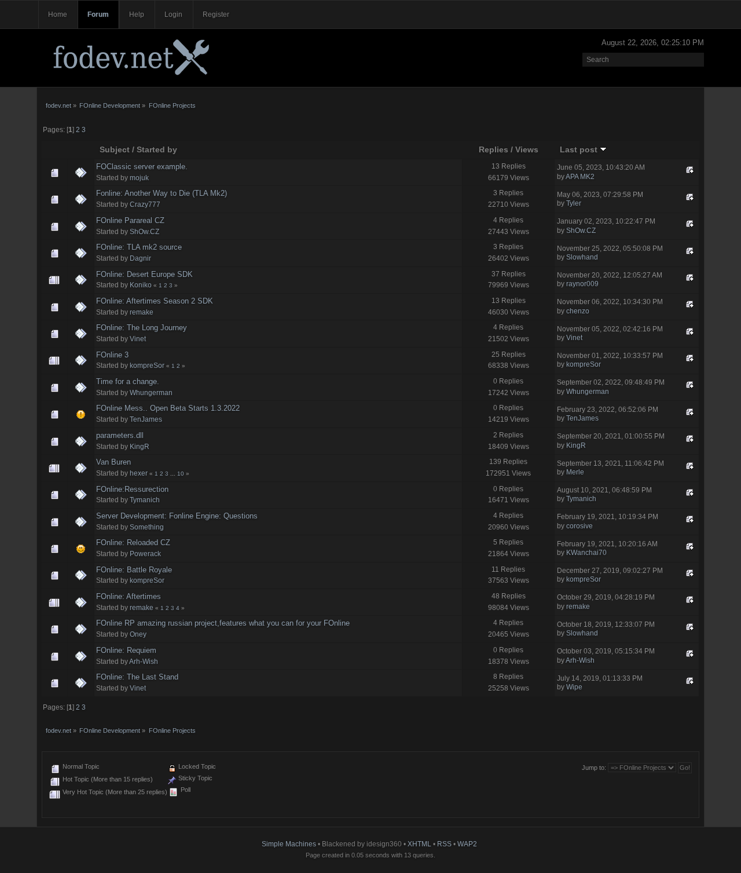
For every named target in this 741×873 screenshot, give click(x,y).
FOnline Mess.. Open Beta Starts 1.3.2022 (168, 408)
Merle (575, 472)
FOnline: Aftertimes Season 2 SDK (154, 301)
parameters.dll (120, 435)
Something (147, 527)
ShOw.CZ (144, 232)
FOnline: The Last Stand (137, 677)
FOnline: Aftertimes (128, 596)
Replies (493, 149)
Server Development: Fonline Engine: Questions (177, 516)
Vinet (138, 339)
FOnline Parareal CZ (130, 220)
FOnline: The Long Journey (141, 327)
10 (180, 473)
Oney (138, 634)
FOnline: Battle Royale (134, 569)
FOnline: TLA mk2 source (139, 247)
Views (526, 149)
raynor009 (582, 284)
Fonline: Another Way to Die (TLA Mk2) (161, 193)
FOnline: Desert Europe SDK (144, 274)
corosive (579, 526)
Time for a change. (127, 381)
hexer (139, 473)
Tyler (573, 203)
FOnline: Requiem (126, 650)
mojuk (139, 178)
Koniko (141, 285)
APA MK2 (580, 177)
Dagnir (140, 258)
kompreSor (147, 365)
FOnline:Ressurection (132, 489)
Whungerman (151, 393)
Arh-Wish (143, 662)
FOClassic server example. (142, 166)
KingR (139, 447)
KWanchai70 (586, 553)
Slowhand (582, 257)
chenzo (577, 311)
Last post (580, 149)
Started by (157, 149)
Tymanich (145, 500)
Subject (115, 149)
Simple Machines (289, 844)
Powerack (145, 554)
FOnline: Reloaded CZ (133, 542)
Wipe (574, 687)
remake (141, 312)
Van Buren (113, 462)
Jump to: (594, 767)
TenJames (146, 419)
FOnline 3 (112, 354)
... (173, 473)
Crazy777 (145, 204)
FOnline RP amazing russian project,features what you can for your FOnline (223, 623)
